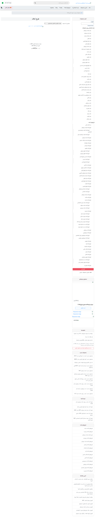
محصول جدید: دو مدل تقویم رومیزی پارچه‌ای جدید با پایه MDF (83, 375)
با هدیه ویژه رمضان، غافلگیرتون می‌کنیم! (84, 340)
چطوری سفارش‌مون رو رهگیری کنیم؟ (85, 489)
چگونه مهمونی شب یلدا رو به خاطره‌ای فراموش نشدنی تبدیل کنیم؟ (83, 485)
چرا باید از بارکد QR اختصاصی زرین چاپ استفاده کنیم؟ (84, 493)
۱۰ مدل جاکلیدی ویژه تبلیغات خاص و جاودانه (83, 362)
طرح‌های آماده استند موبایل (87, 441)
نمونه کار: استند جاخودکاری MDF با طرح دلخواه (84, 414)
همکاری (52, 7)
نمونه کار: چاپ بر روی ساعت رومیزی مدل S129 (84, 403)
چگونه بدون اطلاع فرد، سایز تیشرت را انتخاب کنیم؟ (84, 480)
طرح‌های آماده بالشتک (88, 448)
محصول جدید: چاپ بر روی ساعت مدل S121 (83, 394)
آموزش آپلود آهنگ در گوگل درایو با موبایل (84, 513)
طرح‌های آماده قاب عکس (88, 454)
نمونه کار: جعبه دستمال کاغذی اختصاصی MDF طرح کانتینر (83, 419)
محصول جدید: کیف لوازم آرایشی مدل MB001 (83, 359)
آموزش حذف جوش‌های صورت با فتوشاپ (84, 510)
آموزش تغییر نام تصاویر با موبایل (86, 504)
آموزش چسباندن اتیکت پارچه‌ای (86, 507)
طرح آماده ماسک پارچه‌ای (87, 435)
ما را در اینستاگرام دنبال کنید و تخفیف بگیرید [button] (83, 348)
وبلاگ (56, 7)
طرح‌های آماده (67, 7)
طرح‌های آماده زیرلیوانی (88, 464)
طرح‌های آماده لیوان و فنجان (87, 467)
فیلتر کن (83, 269)
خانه (90, 7)
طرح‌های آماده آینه (89, 451)
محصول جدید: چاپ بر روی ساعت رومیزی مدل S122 (83, 384)
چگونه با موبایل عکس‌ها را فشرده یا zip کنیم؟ (83, 497)
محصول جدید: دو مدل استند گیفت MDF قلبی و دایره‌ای (83, 366)
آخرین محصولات (83, 7)
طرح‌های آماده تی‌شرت (88, 431)
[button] (2, 2)
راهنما (61, 7)
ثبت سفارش (83, 308)
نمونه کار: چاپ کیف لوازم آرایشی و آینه (85, 407)
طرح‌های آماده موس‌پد (88, 471)
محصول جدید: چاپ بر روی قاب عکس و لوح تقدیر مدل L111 (84, 379)
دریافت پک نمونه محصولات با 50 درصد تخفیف (83, 333)
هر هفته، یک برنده (89, 337)
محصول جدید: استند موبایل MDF (86, 371)
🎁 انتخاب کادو (8, 7)
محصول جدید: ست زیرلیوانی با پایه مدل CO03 (84, 389)
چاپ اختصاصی (76, 7)
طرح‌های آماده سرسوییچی (87, 461)
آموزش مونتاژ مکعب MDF (87, 500)
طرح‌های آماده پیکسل (88, 445)
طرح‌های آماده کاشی (89, 458)
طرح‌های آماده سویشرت (88, 438)
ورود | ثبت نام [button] (8, 2)
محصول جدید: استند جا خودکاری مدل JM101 (83, 356)
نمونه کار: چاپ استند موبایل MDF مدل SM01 (83, 410)
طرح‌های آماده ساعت (88, 428)
